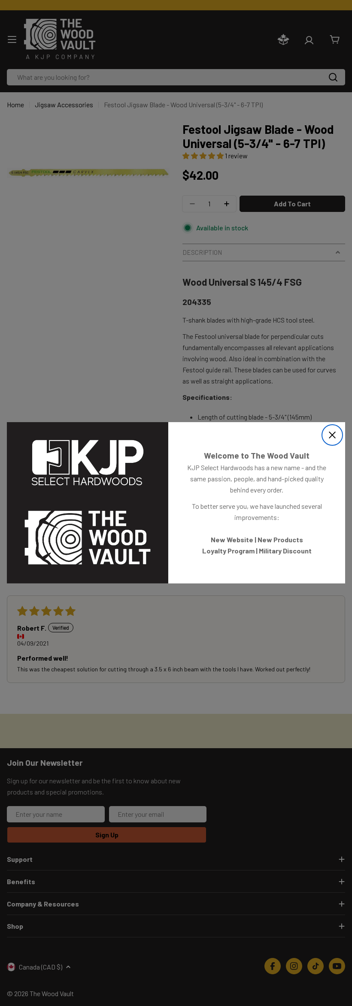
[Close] (332, 435)
